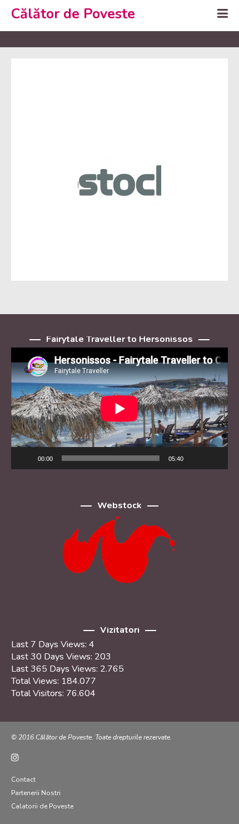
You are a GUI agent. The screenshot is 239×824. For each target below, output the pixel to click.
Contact (23, 779)
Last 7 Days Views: (50, 644)
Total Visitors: (38, 693)
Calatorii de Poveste (42, 806)
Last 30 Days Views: (52, 657)
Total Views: (36, 681)
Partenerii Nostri (36, 792)
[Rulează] (25, 458)
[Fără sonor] (195, 458)
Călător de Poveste (73, 13)
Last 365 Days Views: (55, 669)
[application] (119, 408)
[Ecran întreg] (213, 458)
